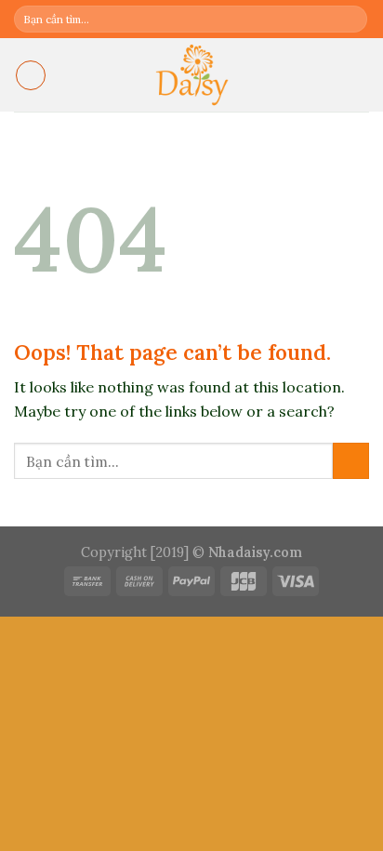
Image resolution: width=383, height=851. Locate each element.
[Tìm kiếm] (351, 19)
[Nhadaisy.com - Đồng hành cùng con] (191, 75)
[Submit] (351, 461)
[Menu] (31, 75)
